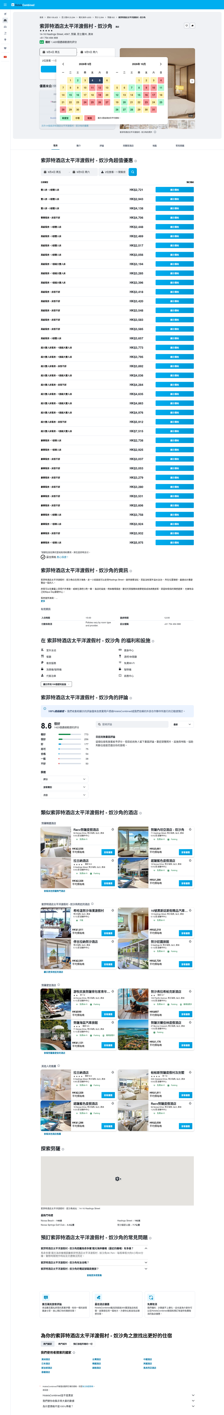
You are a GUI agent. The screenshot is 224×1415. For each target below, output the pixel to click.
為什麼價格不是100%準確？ (58, 1406)
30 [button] (77, 109)
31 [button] (153, 109)
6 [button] (107, 80)
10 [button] (85, 87)
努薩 (109, 17)
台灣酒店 (96, 1359)
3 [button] (85, 80)
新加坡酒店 (46, 1367)
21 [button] (63, 102)
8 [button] (70, 87)
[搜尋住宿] (5, 20)
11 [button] (92, 87)
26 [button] (99, 102)
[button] (5, 4)
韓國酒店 (96, 1363)
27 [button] (107, 102)
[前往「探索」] (5, 40)
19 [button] (99, 95)
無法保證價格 (87, 1386)
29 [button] (70, 109)
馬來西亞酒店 (149, 1367)
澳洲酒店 (45, 1359)
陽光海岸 (82, 17)
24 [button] (85, 102)
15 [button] (70, 95)
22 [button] (70, 102)
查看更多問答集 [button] (94, 1275)
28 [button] (63, 109)
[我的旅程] (5, 48)
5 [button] (99, 80)
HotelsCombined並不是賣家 (58, 1395)
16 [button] (77, 95)
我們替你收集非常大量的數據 (58, 1401)
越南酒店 (96, 1367)
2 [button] (77, 80)
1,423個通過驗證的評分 (64, 42)
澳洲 (49, 17)
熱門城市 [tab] (62, 1343)
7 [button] (63, 87)
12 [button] (99, 87)
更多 (43, 600)
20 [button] (107, 95)
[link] (54, 891)
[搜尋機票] (5, 14)
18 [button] (92, 95)
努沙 (97, 17)
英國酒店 (147, 1363)
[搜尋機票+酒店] (5, 33)
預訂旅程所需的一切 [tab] (82, 1343)
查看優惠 (108, 852)
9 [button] (77, 87)
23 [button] (77, 102)
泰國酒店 (45, 1371)
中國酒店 (147, 1359)
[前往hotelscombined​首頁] (23, 4)
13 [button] (107, 87)
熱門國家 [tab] (47, 1343)
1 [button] (70, 80)
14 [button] (63, 95)
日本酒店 (45, 1363)
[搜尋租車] (5, 27)
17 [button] (85, 95)
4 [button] (92, 80)
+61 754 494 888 (49, 37)
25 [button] (92, 102)
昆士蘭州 (65, 17)
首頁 (41, 17)
